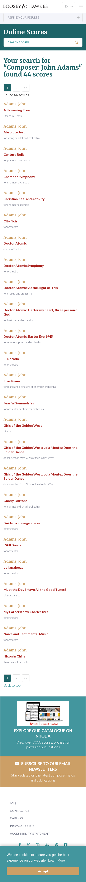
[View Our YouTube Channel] (47, 844)
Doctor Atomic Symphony (24, 265)
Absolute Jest (14, 132)
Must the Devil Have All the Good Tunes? (35, 589)
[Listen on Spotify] (56, 844)
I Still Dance (12, 545)
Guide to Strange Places (22, 523)
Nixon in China (14, 656)
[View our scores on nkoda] (65, 844)
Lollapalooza (14, 567)
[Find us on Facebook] (20, 844)
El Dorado (11, 359)
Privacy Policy (22, 826)
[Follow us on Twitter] (28, 844)
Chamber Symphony (19, 177)
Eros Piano (12, 381)
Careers (16, 818)
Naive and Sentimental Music (26, 634)
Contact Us (19, 810)
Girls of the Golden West (23, 425)
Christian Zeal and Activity (24, 199)
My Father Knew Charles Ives (26, 612)
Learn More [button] (56, 860)
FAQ (13, 803)
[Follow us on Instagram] (37, 844)
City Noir (11, 221)
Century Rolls (14, 154)
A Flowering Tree (17, 110)
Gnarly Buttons (15, 501)
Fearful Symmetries (19, 403)
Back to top (12, 685)
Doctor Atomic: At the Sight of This (31, 288)
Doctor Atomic (15, 243)
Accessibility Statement (30, 833)
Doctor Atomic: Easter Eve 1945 (28, 336)
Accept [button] (43, 871)
